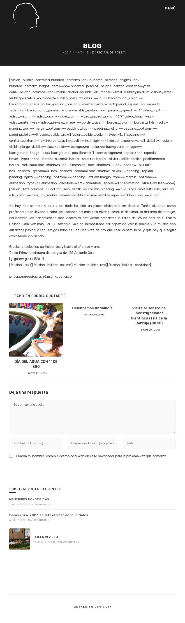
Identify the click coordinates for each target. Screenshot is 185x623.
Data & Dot (103, 606)
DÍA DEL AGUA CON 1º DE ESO (36, 364)
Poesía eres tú (35, 276)
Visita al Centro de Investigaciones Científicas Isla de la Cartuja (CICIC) (149, 315)
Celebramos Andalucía (92, 308)
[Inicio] (60, 52)
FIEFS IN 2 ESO (46, 537)
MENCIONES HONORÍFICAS (29, 499)
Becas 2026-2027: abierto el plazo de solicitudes (48, 515)
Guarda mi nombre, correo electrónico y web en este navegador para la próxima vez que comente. (91, 456)
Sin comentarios (39, 504)
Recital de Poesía (59, 276)
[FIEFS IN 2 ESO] (19, 538)
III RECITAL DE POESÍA (109, 52)
